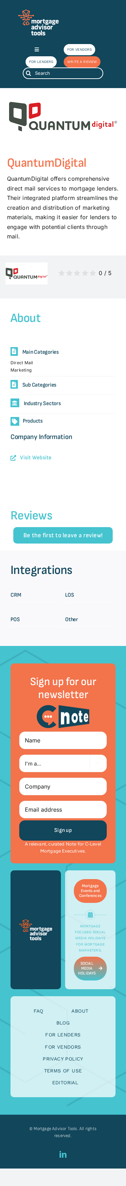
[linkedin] (62, 1154)
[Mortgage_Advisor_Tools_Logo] (38, 11)
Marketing (20, 370)
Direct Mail (21, 362)
